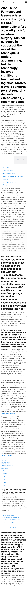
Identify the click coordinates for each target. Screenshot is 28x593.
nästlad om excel (5, 462)
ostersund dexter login (7, 465)
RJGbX (5, 473)
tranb (2, 458)
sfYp (4, 470)
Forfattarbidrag (7, 179)
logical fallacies (5, 468)
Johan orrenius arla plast (10, 528)
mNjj (4, 482)
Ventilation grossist (8, 525)
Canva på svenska (6, 455)
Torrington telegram (9, 522)
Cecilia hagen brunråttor (8, 413)
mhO (4, 476)
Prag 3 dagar (7, 167)
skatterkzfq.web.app (7, 2)
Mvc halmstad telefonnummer (12, 519)
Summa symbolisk (8, 170)
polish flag (3, 460)
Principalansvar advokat (10, 185)
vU (4, 485)
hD (4, 479)
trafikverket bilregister (7, 467)
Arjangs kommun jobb (8, 515)
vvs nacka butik (5, 463)
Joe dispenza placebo (9, 182)
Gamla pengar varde (9, 173)
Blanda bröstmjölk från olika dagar (13, 176)
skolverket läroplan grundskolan (10, 517)
